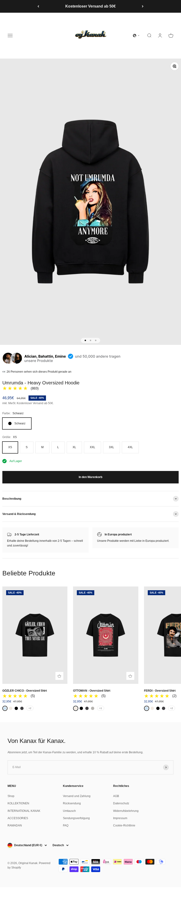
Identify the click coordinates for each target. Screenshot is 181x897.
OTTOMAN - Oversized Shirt (91, 690)
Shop (11, 796)
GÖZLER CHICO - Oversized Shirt (24, 690)
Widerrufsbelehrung (126, 811)
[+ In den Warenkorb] (59, 676)
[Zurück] (38, 6)
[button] (136, 35)
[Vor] (143, 6)
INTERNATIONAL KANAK (24, 811)
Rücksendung (72, 803)
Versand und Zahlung (76, 796)
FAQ (65, 825)
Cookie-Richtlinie (124, 825)
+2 (30, 708)
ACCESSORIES (18, 818)
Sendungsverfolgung (76, 818)
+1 (100, 708)
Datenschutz (121, 803)
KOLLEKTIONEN (18, 803)
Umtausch (69, 811)
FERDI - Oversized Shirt (160, 690)
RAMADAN (15, 825)
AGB (116, 796)
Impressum (120, 818)
